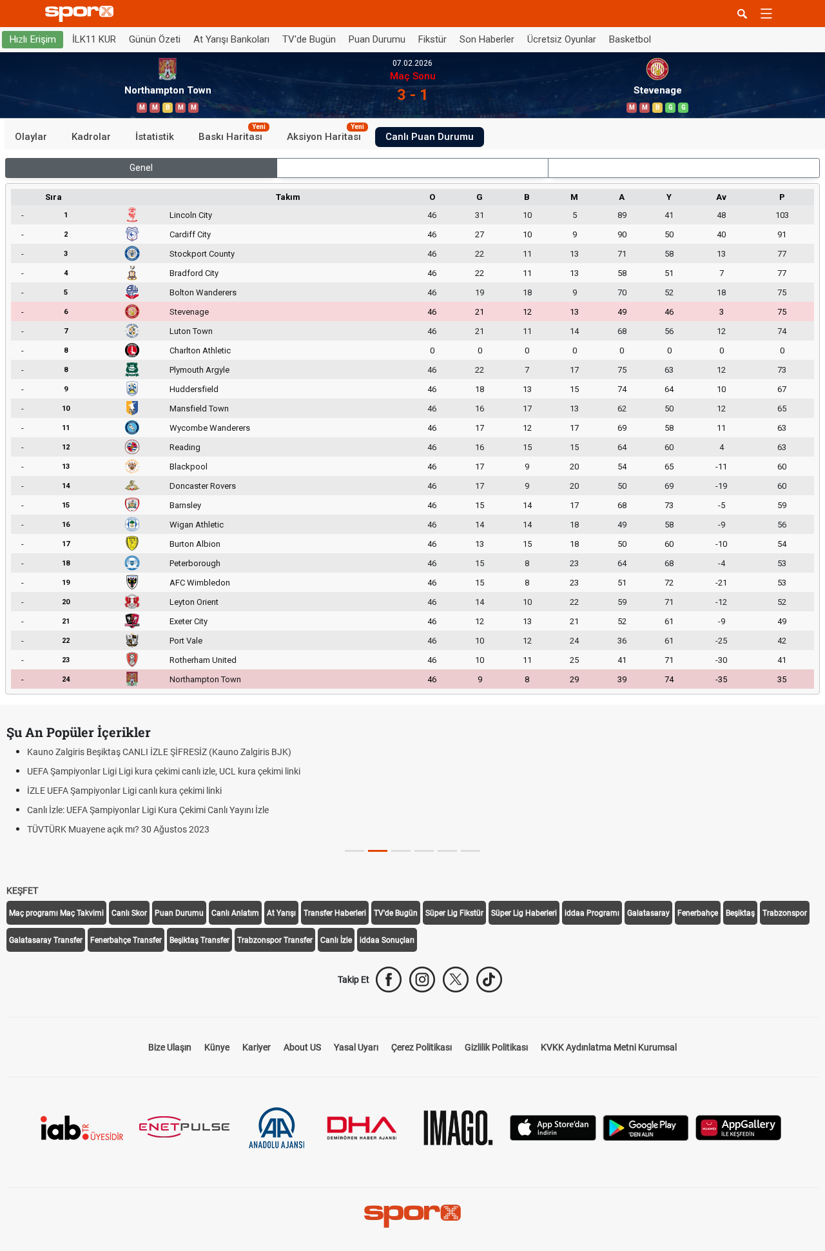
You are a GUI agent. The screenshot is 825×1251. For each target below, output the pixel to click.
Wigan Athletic (197, 524)
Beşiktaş (740, 913)
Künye (216, 1047)
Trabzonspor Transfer (275, 940)
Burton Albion (195, 544)
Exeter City (189, 621)
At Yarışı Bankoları (231, 39)
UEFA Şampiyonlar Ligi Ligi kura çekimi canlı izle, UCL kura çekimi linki (163, 771)
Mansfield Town (199, 408)
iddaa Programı (592, 913)
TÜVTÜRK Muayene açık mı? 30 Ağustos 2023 (118, 829)
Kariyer (256, 1047)
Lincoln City (191, 215)
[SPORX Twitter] (456, 979)
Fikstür (432, 39)
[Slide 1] (377, 850)
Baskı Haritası (232, 135)
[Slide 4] (447, 850)
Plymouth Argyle (199, 370)
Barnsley (185, 505)
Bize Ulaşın (169, 1047)
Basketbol (630, 39)
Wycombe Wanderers (210, 428)
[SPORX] (412, 1216)
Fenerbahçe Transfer (126, 940)
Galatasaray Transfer (45, 940)
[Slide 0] (354, 850)
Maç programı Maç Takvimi (56, 913)
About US (302, 1047)
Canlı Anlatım (235, 913)
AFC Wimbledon (200, 582)
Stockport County (202, 254)
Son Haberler (487, 39)
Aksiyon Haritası (325, 135)
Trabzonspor (784, 913)
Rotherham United (203, 660)
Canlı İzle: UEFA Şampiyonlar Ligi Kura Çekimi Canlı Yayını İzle (148, 810)
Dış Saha (684, 168)
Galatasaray (648, 913)
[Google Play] (646, 1127)
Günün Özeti (154, 39)
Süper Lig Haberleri (524, 913)
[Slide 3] (424, 850)
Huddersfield (194, 389)
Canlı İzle (336, 940)
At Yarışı (281, 913)
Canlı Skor (129, 913)
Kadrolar (91, 137)
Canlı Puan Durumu (429, 137)
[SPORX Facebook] (388, 979)
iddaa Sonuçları (387, 940)
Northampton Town (205, 679)
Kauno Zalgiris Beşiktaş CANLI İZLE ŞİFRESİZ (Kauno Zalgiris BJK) (159, 752)
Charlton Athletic (200, 350)
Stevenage (189, 312)
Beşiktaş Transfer (199, 940)
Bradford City (194, 273)
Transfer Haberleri (335, 913)
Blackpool (189, 466)
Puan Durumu (377, 39)
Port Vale (186, 640)
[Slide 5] (470, 850)
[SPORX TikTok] (489, 979)
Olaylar (31, 137)
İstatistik (154, 137)
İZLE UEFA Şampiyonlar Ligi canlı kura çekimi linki (124, 790)
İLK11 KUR (94, 39)
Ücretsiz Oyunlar (561, 39)
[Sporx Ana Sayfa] (82, 14)
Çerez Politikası (421, 1047)
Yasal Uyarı (356, 1047)
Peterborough (195, 563)
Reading (185, 447)
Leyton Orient (194, 602)
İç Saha (413, 168)
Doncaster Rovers (203, 486)
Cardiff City (190, 234)
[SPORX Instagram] (422, 979)
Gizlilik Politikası (496, 1047)
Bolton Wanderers (203, 292)
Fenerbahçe (697, 913)
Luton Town (191, 331)
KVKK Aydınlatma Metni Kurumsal (609, 1047)
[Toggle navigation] (766, 14)
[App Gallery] (738, 1127)
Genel (141, 168)
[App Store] (553, 1127)
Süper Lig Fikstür (454, 913)
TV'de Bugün (309, 39)
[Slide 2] (401, 850)
